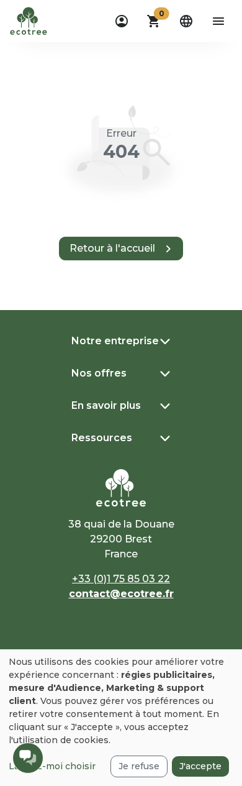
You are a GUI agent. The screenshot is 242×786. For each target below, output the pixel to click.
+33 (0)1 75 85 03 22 (121, 579)
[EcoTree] (28, 19)
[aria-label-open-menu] (218, 21)
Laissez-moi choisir (52, 766)
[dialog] (121, 717)
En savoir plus (106, 405)
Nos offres (99, 373)
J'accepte (200, 766)
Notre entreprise (115, 341)
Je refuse (139, 766)
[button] (154, 21)
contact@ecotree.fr (121, 594)
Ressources (101, 438)
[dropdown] (121, 21)
